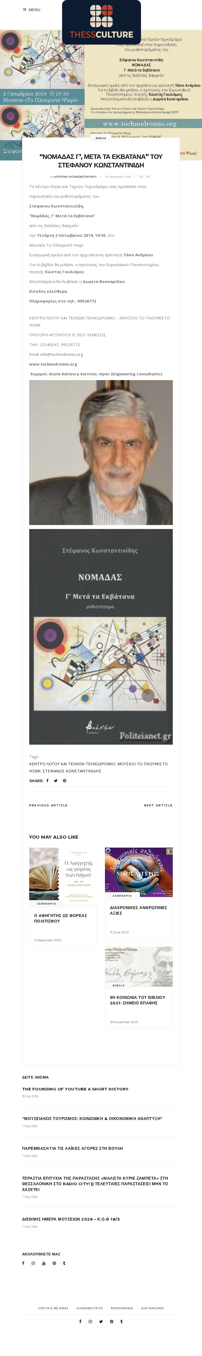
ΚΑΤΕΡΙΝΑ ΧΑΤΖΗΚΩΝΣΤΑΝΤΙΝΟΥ (75, 176)
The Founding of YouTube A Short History (75, 1089)
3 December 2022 (47, 940)
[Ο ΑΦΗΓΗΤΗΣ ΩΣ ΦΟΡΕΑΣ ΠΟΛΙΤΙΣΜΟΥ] (63, 876)
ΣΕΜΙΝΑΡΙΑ (46, 903)
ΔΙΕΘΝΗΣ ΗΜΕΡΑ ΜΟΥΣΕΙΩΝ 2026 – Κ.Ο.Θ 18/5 (71, 1219)
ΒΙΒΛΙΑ (101, 138)
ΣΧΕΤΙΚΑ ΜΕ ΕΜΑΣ (53, 1308)
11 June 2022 (119, 932)
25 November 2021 (124, 1022)
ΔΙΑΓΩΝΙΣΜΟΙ (152, 1308)
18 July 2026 (30, 1096)
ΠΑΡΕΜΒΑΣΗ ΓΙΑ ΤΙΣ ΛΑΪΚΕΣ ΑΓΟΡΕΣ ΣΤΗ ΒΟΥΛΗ (72, 1148)
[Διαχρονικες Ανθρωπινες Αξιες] (139, 872)
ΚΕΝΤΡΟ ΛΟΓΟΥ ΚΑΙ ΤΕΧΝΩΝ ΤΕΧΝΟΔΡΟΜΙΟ (72, 763)
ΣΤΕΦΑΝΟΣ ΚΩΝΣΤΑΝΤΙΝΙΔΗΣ (72, 770)
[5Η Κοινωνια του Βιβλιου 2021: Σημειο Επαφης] (139, 967)
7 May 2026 (29, 1126)
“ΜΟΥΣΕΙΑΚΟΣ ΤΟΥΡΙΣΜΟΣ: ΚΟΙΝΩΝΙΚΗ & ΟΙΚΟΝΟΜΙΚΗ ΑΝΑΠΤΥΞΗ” (92, 1118)
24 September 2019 (118, 176)
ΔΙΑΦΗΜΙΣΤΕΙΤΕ (90, 1308)
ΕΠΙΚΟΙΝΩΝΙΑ (122, 1308)
